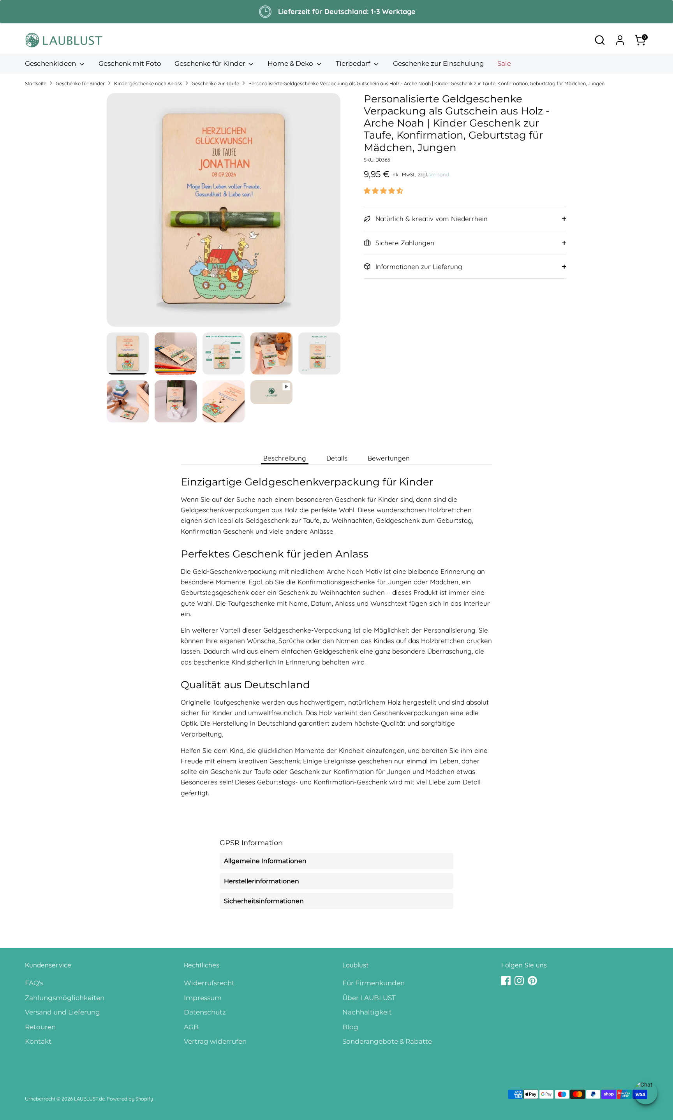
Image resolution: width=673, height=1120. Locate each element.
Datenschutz (205, 1012)
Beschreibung (284, 458)
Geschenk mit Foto (130, 63)
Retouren (40, 1027)
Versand (439, 174)
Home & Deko (291, 63)
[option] (223, 212)
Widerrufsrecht (209, 983)
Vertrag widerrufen (215, 1041)
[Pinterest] (532, 980)
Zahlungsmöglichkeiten (64, 998)
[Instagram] (519, 980)
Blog (350, 1027)
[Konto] (620, 40)
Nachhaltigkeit (367, 1012)
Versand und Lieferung (62, 1012)
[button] (383, 190)
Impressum (203, 998)
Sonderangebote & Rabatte (387, 1041)
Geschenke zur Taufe (215, 83)
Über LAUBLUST (369, 998)
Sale (504, 63)
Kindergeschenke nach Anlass (148, 83)
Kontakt (38, 1041)
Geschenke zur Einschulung (438, 63)
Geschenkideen (51, 63)
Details (336, 458)
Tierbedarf (354, 63)
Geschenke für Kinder (210, 63)
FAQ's (34, 983)
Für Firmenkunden (373, 983)
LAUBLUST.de (89, 1098)
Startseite (35, 83)
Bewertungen (389, 458)
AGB (191, 1027)
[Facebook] (506, 980)
